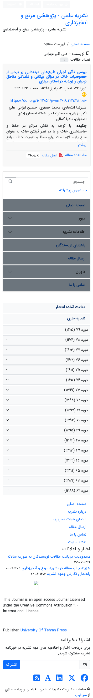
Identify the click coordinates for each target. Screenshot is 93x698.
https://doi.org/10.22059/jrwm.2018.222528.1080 (48, 101)
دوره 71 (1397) (76, 410)
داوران (80, 272)
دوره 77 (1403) (76, 350)
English (12, 4)
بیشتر (82, 145)
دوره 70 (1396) (76, 420)
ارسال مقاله (76, 258)
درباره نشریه (76, 512)
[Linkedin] (59, 680)
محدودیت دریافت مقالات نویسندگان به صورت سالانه (48, 557)
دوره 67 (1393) (76, 450)
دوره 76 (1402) (77, 360)
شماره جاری (76, 318)
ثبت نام (34, 4)
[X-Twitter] (72, 680)
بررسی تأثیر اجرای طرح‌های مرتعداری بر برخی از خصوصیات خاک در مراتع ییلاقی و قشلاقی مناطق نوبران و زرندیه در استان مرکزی (46, 76)
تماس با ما (77, 285)
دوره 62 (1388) (76, 491)
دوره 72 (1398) (76, 400)
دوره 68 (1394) (76, 440)
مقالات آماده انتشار (70, 307)
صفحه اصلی (80, 44)
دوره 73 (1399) (76, 390)
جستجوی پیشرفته (73, 190)
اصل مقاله (43, 155)
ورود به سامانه (55, 4)
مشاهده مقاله (76, 155)
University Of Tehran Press (44, 630)
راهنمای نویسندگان (70, 245)
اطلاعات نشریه (73, 232)
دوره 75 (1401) (77, 370)
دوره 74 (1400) (77, 380)
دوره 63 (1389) (76, 481)
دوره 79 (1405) (76, 330)
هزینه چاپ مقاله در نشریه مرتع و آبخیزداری (56, 568)
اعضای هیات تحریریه (69, 519)
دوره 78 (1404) (76, 340)
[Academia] (48, 680)
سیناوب (81, 695)
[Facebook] (84, 680)
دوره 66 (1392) (76, 460)
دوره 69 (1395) (76, 430)
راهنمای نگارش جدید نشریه (68, 574)
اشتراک (11, 665)
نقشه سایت (77, 542)
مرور (82, 218)
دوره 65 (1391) (76, 471)
